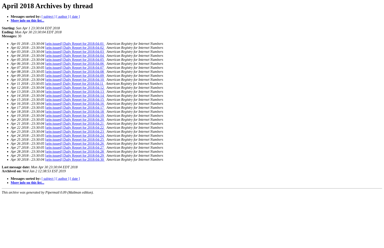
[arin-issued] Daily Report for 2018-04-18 (75, 111)
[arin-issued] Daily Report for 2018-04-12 (75, 87)
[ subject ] (48, 16)
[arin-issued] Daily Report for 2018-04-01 (75, 44)
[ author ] (62, 16)
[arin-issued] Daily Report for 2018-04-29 (75, 155)
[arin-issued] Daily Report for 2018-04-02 (75, 48)
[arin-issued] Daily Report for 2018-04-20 (75, 119)
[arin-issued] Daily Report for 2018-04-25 (75, 139)
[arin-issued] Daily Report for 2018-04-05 (75, 60)
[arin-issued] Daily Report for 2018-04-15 (75, 99)
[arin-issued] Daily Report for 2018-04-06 (75, 63)
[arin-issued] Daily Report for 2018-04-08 (75, 71)
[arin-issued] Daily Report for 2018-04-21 (75, 123)
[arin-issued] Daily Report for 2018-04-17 (75, 107)
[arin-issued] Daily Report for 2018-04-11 (74, 83)
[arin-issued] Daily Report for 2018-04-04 (75, 56)
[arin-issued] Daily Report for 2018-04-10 (75, 79)
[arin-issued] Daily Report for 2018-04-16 (75, 103)
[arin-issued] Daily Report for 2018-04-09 (75, 75)
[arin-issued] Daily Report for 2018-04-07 (75, 67)
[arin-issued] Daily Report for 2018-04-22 (75, 127)
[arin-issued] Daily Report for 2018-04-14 (75, 95)
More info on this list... (27, 20)
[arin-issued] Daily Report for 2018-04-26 (75, 143)
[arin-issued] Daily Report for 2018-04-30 (75, 159)
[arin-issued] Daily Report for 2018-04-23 (75, 131)
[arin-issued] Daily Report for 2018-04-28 (75, 151)
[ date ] (75, 16)
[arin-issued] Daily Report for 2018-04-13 (75, 91)
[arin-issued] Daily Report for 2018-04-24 (75, 135)
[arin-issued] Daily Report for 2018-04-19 (75, 115)
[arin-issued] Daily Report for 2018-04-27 (75, 147)
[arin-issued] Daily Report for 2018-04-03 (75, 52)
